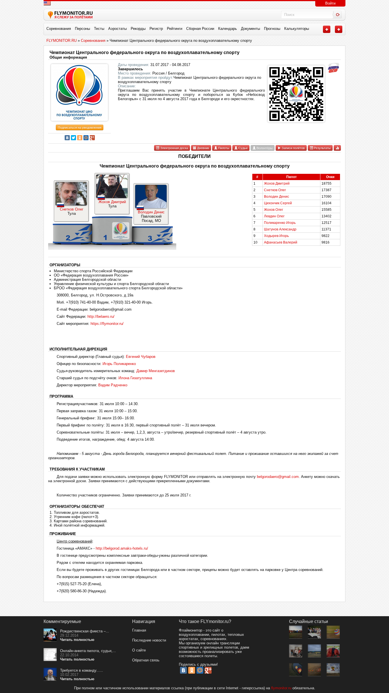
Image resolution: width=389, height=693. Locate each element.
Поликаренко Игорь (280, 223)
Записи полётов (293, 148)
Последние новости (149, 640)
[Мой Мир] (86, 137)
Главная (139, 630)
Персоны (82, 28)
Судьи (242, 148)
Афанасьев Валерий (280, 242)
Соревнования (58, 28)
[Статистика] (337, 148)
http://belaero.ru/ (100, 316)
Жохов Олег (273, 210)
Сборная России (200, 28)
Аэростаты (117, 28)
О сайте (139, 650)
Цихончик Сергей (278, 203)
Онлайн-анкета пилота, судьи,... (88, 651)
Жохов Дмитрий (112, 202)
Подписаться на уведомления (79, 127)
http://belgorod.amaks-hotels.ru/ (122, 548)
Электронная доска (173, 148)
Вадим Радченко (112, 385)
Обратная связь (145, 660)
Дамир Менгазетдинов (155, 371)
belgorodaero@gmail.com (278, 477)
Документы (250, 28)
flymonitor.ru (281, 688)
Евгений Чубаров (140, 356)
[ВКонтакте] (67, 137)
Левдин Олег (274, 216)
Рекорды (138, 28)
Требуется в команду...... (81, 670)
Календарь (227, 28)
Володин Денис (151, 212)
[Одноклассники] (79, 137)
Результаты (322, 148)
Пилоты (223, 148)
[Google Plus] (92, 137)
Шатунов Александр (280, 229)
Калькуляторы (296, 28)
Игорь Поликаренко (119, 364)
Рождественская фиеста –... (84, 631)
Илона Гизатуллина (135, 378)
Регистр (156, 28)
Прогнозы (272, 28)
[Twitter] (73, 137)
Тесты (99, 28)
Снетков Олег (71, 209)
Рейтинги (174, 28)
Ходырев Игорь (276, 236)
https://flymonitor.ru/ (107, 323)
